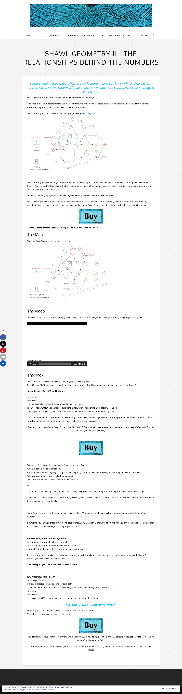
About (144, 35)
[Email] (3, 357)
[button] (57, 344)
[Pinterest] (3, 350)
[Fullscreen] (83, 364)
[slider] (55, 364)
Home (29, 35)
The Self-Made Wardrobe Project (117, 35)
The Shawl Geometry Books (80, 35)
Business (54, 35)
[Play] (30, 364)
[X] (3, 344)
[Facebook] (3, 337)
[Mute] (79, 364)
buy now (91, 113)
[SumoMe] (3, 363)
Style (41, 35)
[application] (57, 344)
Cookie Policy (51, 690)
